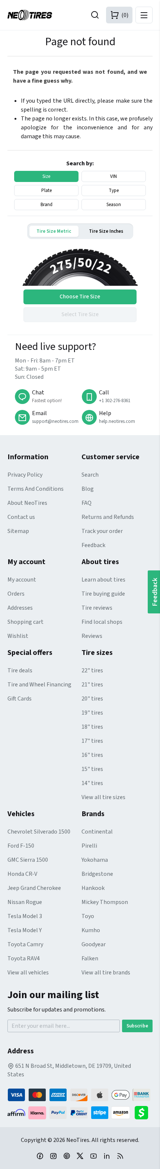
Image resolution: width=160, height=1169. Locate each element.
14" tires (92, 783)
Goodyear (93, 944)
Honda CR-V (22, 874)
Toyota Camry (25, 944)
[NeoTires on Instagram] (53, 1156)
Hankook (93, 888)
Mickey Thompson (104, 902)
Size (46, 176)
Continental (97, 832)
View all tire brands (105, 972)
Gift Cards (19, 699)
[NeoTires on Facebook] (40, 1156)
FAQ (86, 503)
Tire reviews (96, 608)
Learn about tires (103, 580)
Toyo (87, 916)
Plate (46, 190)
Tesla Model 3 (24, 916)
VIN (113, 176)
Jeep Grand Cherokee (34, 888)
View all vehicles (28, 972)
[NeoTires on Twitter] (80, 1156)
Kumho (90, 930)
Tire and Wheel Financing (39, 684)
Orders (16, 594)
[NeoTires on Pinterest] (66, 1156)
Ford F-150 (20, 846)
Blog (87, 489)
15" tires (92, 769)
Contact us (21, 517)
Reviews (91, 636)
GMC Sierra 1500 (27, 860)
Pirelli (89, 846)
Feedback (93, 545)
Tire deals (19, 670)
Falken (89, 958)
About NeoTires (27, 503)
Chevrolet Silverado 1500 (38, 832)
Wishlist (17, 636)
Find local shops (101, 622)
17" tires (92, 741)
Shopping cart (25, 622)
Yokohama (94, 860)
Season (113, 204)
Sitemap (18, 531)
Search (90, 475)
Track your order (102, 531)
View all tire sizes (103, 797)
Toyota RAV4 (23, 958)
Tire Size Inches (106, 231)
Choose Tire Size (80, 297)
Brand (46, 204)
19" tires (92, 713)
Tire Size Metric (53, 231)
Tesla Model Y (24, 930)
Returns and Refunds (107, 517)
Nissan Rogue (24, 902)
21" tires (92, 684)
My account (21, 580)
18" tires (92, 727)
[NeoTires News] (120, 1156)
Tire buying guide (103, 594)
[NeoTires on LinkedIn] (107, 1156)
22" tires (92, 670)
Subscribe (137, 1026)
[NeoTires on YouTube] (93, 1156)
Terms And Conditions (35, 489)
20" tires (92, 699)
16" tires (92, 755)
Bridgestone (97, 874)
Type (114, 190)
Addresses (20, 608)
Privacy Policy (24, 475)
